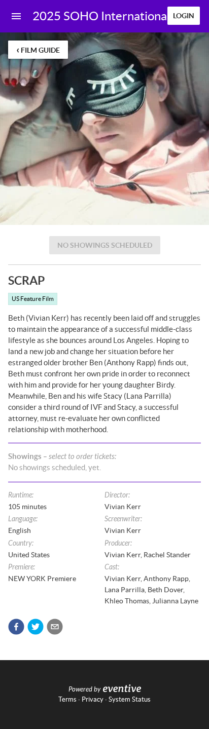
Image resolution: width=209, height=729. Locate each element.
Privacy (92, 699)
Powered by (84, 689)
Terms (67, 699)
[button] (16, 627)
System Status (130, 699)
